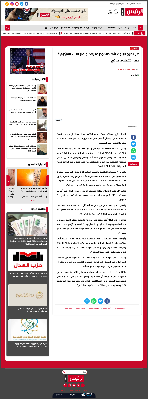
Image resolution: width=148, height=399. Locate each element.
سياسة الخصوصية (74, 390)
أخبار (134, 27)
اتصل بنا (63, 390)
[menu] (46, 28)
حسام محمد (132, 126)
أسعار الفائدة (107, 308)
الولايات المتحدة (94, 308)
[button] (33, 200)
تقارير (120, 27)
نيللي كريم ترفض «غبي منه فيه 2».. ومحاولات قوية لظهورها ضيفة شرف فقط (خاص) (106, 33)
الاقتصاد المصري (120, 308)
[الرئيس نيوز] (131, 12)
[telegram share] (133, 157)
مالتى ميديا (65, 27)
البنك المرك (68, 308)
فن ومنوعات (77, 27)
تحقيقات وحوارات (97, 27)
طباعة (132, 164)
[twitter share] (133, 144)
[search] (7, 28)
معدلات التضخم (80, 308)
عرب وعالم (54, 27)
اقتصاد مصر (111, 27)
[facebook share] (133, 137)
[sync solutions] (87, 395)
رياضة (86, 27)
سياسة (127, 27)
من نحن (84, 390)
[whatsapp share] (133, 150)
